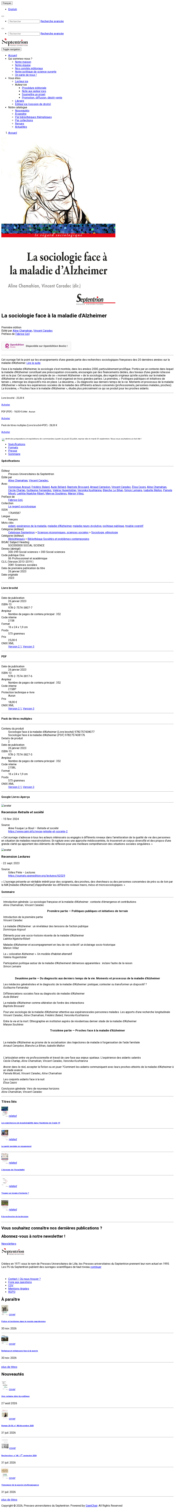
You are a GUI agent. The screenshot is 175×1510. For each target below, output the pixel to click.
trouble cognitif (134, 526)
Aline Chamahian (22, 330)
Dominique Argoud (19, 487)
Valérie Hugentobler (64, 490)
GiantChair (91, 1505)
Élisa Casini (139, 487)
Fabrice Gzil (22, 334)
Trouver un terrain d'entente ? (15, 1193)
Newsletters (8, 1243)
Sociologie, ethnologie (104, 532)
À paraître (20, 113)
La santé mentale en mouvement (16, 1146)
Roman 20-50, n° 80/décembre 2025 (17, 1426)
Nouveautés (22, 110)
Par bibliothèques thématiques (33, 117)
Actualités (21, 126)
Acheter (5, 404)
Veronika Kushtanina (89, 490)
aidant (11, 526)
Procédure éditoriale (34, 88)
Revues (19, 123)
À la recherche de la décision (14, 1216)
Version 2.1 (15, 646)
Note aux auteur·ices (34, 91)
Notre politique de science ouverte (35, 71)
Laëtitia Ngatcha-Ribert (30, 493)
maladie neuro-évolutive (87, 526)
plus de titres (9, 1367)
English (12, 9)
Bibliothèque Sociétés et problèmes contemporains (58, 539)
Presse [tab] (12, 450)
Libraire (19, 101)
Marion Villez (76, 493)
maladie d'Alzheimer (60, 526)
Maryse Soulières (56, 493)
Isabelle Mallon (152, 490)
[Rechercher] (2, 16)
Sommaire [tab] (14, 454)
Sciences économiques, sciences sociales (63, 532)
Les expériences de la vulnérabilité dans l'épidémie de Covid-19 (30, 1123)
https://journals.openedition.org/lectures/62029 (36, 875)
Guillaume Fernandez (38, 490)
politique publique (113, 526)
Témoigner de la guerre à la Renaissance (20, 1485)
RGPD (11, 1292)
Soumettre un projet (33, 94)
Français (7, 3)
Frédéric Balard (40, 487)
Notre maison (23, 62)
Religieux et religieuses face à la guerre (19, 1351)
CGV (10, 1285)
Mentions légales (18, 1288)
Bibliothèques (16, 539)
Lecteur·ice (21, 81)
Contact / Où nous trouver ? (24, 1279)
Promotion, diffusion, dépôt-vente (42, 97)
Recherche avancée (52, 21)
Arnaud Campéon (100, 487)
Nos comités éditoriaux (29, 68)
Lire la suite (33, 363)
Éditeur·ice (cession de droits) (33, 104)
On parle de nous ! (26, 75)
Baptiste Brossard (78, 487)
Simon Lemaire (133, 490)
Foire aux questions (20, 1282)
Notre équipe (23, 65)
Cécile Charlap (16, 490)
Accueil (12, 55)
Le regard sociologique (22, 506)
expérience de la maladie (31, 526)
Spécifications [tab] (16, 444)
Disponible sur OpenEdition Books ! (47, 346)
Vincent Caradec (43, 330)
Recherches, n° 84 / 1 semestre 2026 (19, 1455)
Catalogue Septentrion (21, 532)
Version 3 (28, 646)
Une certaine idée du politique (15, 1396)
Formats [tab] (13, 447)
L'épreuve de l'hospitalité (13, 1170)
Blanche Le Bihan (113, 490)
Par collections (24, 120)
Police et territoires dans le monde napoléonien (23, 1321)
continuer (95, 1267)
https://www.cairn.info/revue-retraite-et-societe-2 (38, 831)
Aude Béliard (58, 487)
